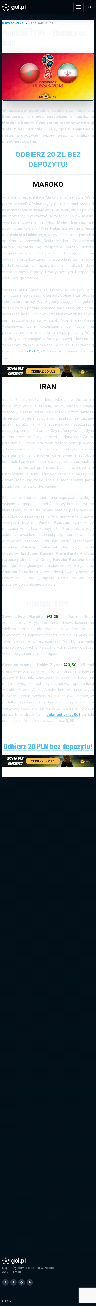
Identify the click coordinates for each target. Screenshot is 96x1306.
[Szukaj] (89, 7)
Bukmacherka (13, 23)
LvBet (30, 351)
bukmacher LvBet (63, 714)
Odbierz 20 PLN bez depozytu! (48, 746)
